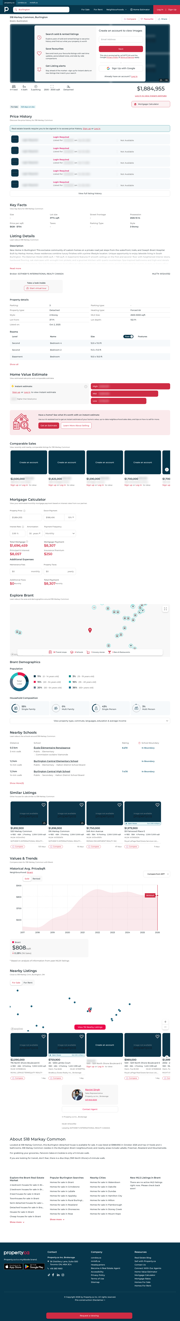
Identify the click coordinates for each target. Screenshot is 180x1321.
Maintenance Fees (17, 565)
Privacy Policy (112, 57)
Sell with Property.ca (145, 1261)
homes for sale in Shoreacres (64, 1209)
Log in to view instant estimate (151, 96)
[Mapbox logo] (17, 654)
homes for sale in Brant (62, 1182)
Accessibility (97, 1271)
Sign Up (172, 9)
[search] (41, 9)
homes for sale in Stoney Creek (106, 1209)
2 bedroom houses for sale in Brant (28, 1189)
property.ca (9, 3)
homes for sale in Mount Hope (105, 1214)
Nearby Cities (98, 1177)
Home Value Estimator (146, 1271)
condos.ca (22, 3)
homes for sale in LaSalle (62, 1191)
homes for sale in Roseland (63, 1205)
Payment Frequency (53, 527)
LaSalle (123, 1148)
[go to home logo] (16, 1253)
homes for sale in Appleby (63, 1196)
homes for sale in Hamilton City (106, 1196)
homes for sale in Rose (61, 1214)
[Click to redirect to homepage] (6, 9)
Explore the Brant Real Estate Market (27, 1179)
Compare (131, 19)
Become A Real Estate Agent (105, 1268)
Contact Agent (90, 1109)
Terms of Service (127, 57)
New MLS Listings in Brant (145, 1177)
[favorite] (43, 805)
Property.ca (10, 1259)
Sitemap (95, 1282)
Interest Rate (16, 527)
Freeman (132, 1148)
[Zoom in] (165, 1021)
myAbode (25, 1259)
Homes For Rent (143, 1285)
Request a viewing (89, 1315)
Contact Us (140, 1264)
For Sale (85, 9)
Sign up (87, 128)
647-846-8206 (91, 1100)
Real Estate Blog (143, 1258)
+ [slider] (165, 882)
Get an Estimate (49, 425)
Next (121, 49)
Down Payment (50, 511)
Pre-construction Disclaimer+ (90, 1300)
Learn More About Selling (76, 425)
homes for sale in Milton (102, 1200)
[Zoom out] (165, 1027)
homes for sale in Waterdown (105, 1182)
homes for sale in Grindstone (65, 1187)
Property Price (17, 511)
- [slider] (139, 882)
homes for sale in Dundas (103, 1191)
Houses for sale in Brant (22, 1212)
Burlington (22, 21)
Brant (13, 21)
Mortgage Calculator (145, 1275)
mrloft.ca (34, 3)
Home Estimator (141, 9)
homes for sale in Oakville (103, 1187)
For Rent (98, 9)
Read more (15, 268)
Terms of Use (97, 1278)
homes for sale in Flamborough (106, 1205)
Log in (134, 76)
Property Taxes (50, 565)
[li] (59, 1275)
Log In (160, 9)
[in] (63, 1275)
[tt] (49, 1275)
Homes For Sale (142, 1282)
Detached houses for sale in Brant (27, 1207)
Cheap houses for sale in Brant (25, 1216)
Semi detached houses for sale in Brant (30, 1203)
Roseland (142, 1148)
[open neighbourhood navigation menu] (126, 10)
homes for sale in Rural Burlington (67, 1200)
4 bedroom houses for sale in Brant (28, 1185)
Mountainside (159, 1148)
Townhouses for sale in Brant (24, 1198)
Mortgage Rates (143, 1278)
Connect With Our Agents (148, 1268)
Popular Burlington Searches (67, 1177)
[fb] (54, 1275)
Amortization (32, 527)
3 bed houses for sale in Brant (25, 1194)
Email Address (107, 38)
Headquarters (98, 1264)
